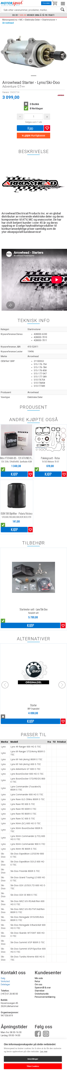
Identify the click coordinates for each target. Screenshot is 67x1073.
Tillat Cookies (33, 1066)
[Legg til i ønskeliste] (30, 474)
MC (21, 19)
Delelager (5, 984)
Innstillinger (33, 1059)
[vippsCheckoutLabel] (33, 136)
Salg (3, 978)
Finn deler (46, 3)
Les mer (43, 1051)
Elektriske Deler (32, 19)
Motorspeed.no (9, 19)
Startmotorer (48, 19)
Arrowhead (8, 23)
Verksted (5, 981)
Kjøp (30, 128)
